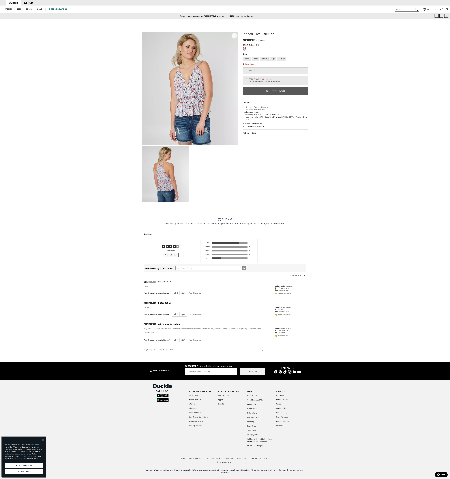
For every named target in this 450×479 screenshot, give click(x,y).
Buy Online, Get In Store (198, 417)
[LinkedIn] (294, 372)
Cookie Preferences (261, 459)
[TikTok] (285, 372)
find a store (161, 370)
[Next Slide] (446, 16)
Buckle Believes (282, 408)
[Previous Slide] (437, 16)
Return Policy (252, 413)
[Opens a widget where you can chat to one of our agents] (441, 475)
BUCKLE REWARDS (58, 9)
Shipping (250, 421)
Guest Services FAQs (255, 400)
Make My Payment (225, 395)
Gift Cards (193, 408)
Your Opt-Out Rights (255, 446)
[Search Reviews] (244, 268)
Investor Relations (283, 421)
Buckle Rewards (195, 399)
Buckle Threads (282, 399)
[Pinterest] (280, 372)
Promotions (251, 426)
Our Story (280, 395)
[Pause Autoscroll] (441, 16)
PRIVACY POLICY (195, 459)
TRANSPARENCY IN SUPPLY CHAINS (219, 459)
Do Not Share (24, 472)
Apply (220, 399)
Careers (279, 404)
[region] (24, 457)
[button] (8, 9)
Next (263, 350)
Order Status (252, 408)
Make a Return (195, 412)
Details (246, 102)
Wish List (192, 404)
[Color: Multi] (244, 49)
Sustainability (281, 412)
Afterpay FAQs (252, 434)
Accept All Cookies (24, 465)
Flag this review (195, 293)
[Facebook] (275, 372)
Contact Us (251, 404)
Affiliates (279, 425)
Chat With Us (252, 395)
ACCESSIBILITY (242, 459)
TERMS (183, 459)
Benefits (221, 404)
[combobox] (404, 9)
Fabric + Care (249, 133)
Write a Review (171, 255)
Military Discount (195, 425)
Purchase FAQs (253, 417)
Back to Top (168, 350)
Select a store (266, 79)
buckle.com (35, 445)
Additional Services (196, 421)
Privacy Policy (21, 458)
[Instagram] (289, 372)
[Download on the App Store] (163, 395)
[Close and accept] (42, 440)
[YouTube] (299, 372)
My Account (193, 395)
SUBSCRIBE (252, 371)
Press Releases (282, 417)
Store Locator (252, 430)
